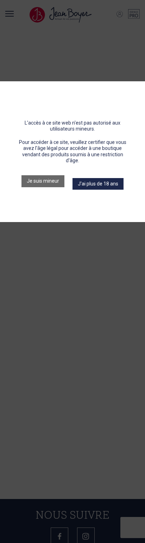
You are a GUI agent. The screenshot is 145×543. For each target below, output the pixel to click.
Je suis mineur (43, 181)
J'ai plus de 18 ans (98, 184)
